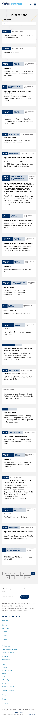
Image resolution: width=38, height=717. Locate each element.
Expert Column (8, 691)
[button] (31, 4)
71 (21, 577)
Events (4, 699)
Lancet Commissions (8, 652)
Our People (5, 628)
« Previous (7, 574)
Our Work (5, 635)
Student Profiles (7, 670)
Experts (5, 656)
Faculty (4, 667)
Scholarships (6, 680)
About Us (5, 621)
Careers (4, 631)
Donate (5, 703)
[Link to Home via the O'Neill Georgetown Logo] (12, 7)
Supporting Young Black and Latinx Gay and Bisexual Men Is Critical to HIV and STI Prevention (18, 225)
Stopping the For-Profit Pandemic (17, 313)
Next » (27, 577)
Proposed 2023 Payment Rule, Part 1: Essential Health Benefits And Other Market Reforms (18, 121)
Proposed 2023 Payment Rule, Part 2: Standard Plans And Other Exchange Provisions (18, 74)
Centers (4, 639)
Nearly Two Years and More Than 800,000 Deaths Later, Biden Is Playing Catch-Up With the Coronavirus (19, 164)
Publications (6, 646)
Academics (6, 660)
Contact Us (5, 683)
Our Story (5, 625)
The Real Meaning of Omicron (15, 517)
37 (28, 574)
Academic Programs (8, 686)
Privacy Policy (18, 712)
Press (4, 695)
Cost (3, 677)
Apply (4, 673)
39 (8, 577)
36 (23, 574)
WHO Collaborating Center (11, 649)
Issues (4, 643)
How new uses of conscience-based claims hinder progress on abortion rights (18, 441)
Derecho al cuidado (11, 53)
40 (13, 577)
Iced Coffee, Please (30, 714)
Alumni (4, 664)
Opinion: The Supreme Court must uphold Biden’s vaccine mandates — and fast (18, 98)
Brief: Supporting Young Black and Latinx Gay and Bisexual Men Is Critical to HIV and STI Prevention (17, 248)
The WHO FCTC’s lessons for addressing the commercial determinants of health (15, 292)
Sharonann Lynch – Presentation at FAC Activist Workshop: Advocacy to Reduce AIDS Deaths (18, 396)
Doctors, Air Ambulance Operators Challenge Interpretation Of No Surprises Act (17, 465)
